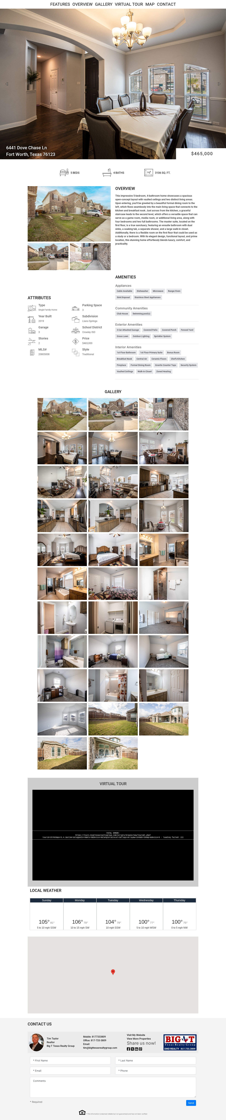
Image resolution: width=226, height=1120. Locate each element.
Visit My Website (136, 1035)
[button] (7, 84)
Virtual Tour (129, 4)
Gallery (103, 4)
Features (60, 4)
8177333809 (99, 1036)
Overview (82, 4)
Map (150, 4)
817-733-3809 (98, 1040)
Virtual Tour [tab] (113, 783)
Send (191, 1102)
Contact (166, 4)
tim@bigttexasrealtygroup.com (100, 1047)
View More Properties (139, 1038)
